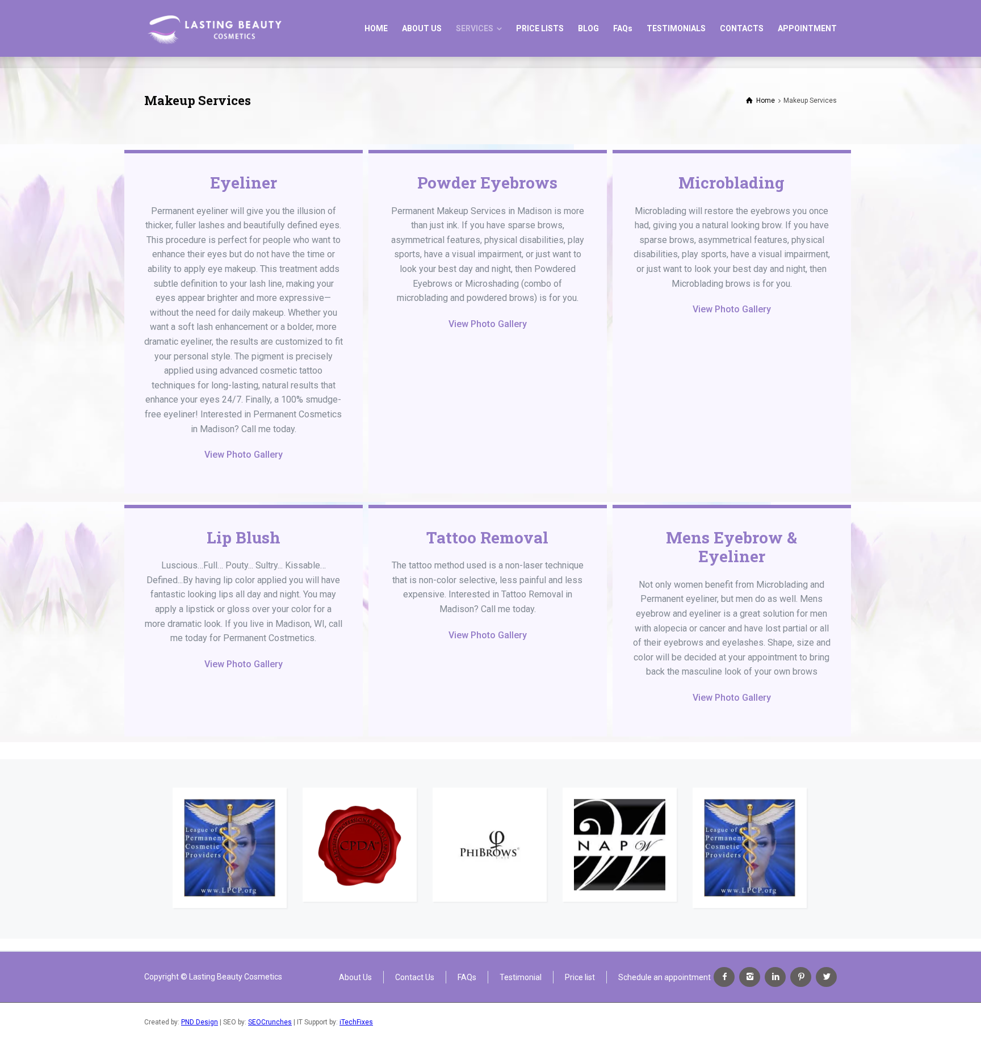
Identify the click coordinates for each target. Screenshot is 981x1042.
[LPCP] (229, 848)
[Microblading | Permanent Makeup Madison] (213, 28)
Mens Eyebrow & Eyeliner (731, 547)
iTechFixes (356, 1022)
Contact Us (414, 976)
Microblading (731, 182)
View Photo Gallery (243, 454)
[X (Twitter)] (826, 977)
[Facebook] (724, 977)
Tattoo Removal (487, 537)
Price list (580, 976)
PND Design (199, 1022)
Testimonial (521, 976)
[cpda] (359, 844)
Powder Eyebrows (487, 182)
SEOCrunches (270, 1022)
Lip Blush (243, 537)
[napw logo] (619, 844)
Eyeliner (243, 182)
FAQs (467, 976)
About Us (355, 976)
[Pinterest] (800, 977)
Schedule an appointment (664, 976)
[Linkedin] (775, 977)
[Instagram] (749, 977)
